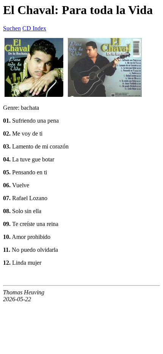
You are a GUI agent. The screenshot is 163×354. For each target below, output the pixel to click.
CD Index (34, 28)
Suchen (12, 28)
